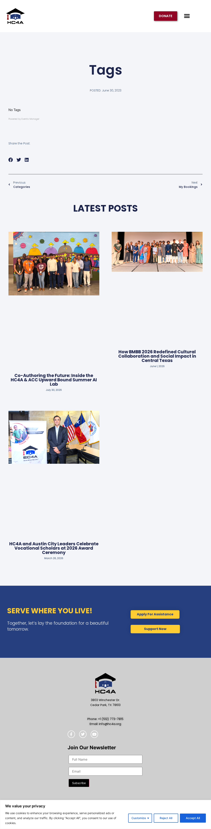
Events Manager (30, 119)
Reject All (166, 818)
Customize (138, 818)
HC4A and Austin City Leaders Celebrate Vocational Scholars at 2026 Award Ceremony (53, 548)
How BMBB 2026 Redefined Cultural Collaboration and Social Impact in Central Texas (157, 356)
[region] (105, 814)
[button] (187, 16)
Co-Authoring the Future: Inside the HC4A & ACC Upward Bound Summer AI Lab (54, 379)
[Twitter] (83, 734)
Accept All (193, 818)
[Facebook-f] (71, 734)
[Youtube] (94, 734)
